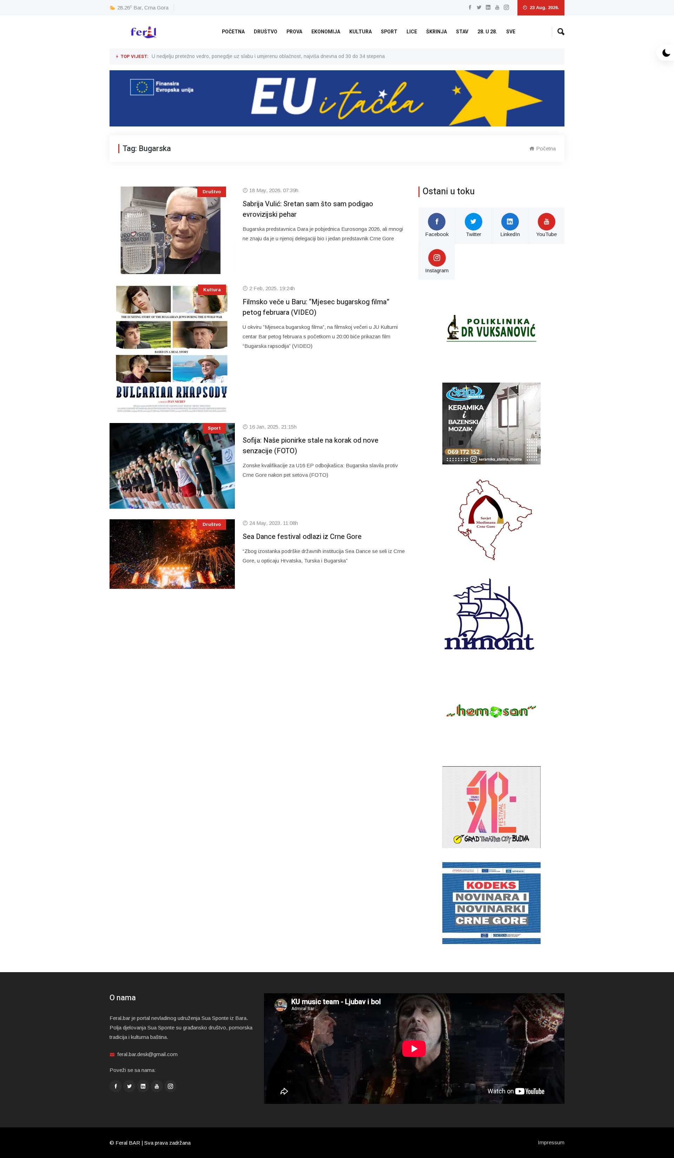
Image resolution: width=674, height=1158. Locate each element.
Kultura (360, 31)
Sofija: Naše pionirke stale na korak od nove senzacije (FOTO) (310, 445)
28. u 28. (487, 31)
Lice (412, 31)
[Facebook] (470, 8)
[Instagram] (506, 8)
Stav (462, 31)
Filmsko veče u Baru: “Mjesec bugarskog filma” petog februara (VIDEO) (316, 307)
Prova (294, 31)
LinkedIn (510, 234)
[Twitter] (479, 8)
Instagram (437, 270)
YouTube (546, 234)
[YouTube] (497, 8)
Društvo (265, 31)
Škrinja (436, 31)
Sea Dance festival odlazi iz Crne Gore (302, 537)
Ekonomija (325, 31)
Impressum (551, 1142)
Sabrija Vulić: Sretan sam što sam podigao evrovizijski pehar (308, 209)
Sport (389, 31)
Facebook (437, 234)
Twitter (473, 234)
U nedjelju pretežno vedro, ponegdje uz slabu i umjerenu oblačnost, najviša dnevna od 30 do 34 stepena (268, 56)
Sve (510, 31)
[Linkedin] (488, 8)
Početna (233, 31)
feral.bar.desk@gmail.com (147, 1054)
